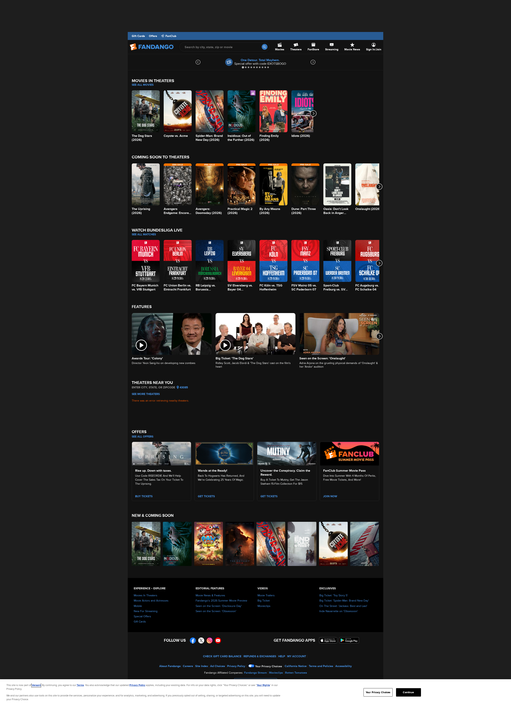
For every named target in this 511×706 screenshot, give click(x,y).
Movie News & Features (210, 595)
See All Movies (142, 85)
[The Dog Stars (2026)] (146, 544)
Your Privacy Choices (268, 666)
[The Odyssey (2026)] (240, 544)
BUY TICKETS (144, 496)
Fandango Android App (349, 640)
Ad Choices (217, 666)
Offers (153, 36)
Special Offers (142, 616)
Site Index (201, 666)
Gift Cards (138, 36)
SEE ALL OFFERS (142, 436)
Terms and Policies (321, 666)
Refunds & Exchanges (260, 656)
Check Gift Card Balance (222, 656)
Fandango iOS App (328, 640)
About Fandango (170, 666)
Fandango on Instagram (210, 640)
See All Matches (144, 234)
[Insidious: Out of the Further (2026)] (177, 544)
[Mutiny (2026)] (364, 544)
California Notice (296, 666)
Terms (80, 685)
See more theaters (146, 394)
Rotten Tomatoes (296, 673)
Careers (188, 666)
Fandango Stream (255, 673)
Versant (36, 685)
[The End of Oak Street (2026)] (302, 544)
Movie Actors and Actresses (151, 601)
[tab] (243, 67)
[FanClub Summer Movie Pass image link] (349, 453)
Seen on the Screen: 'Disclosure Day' (219, 606)
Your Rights (263, 685)
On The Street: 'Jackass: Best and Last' (343, 606)
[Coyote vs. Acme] (333, 544)
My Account (296, 656)
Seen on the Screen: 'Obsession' (216, 611)
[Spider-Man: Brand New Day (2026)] (271, 544)
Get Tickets (206, 496)
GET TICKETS (268, 496)
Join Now (330, 496)
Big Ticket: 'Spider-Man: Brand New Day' (344, 601)
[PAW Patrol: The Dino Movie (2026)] (208, 544)
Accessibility (343, 666)
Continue (408, 692)
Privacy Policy (236, 666)
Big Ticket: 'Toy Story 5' (333, 595)
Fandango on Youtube (218, 640)
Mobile (138, 606)
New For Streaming (145, 611)
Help (281, 656)
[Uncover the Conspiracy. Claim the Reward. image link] (286, 453)
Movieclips (263, 606)
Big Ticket (263, 601)
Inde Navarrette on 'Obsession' (338, 611)
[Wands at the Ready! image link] (224, 453)
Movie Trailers (266, 595)
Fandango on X (201, 640)
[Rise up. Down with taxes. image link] (161, 453)
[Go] (264, 47)
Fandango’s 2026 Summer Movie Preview (221, 601)
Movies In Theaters (145, 595)
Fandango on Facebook (193, 640)
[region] (255, 692)
